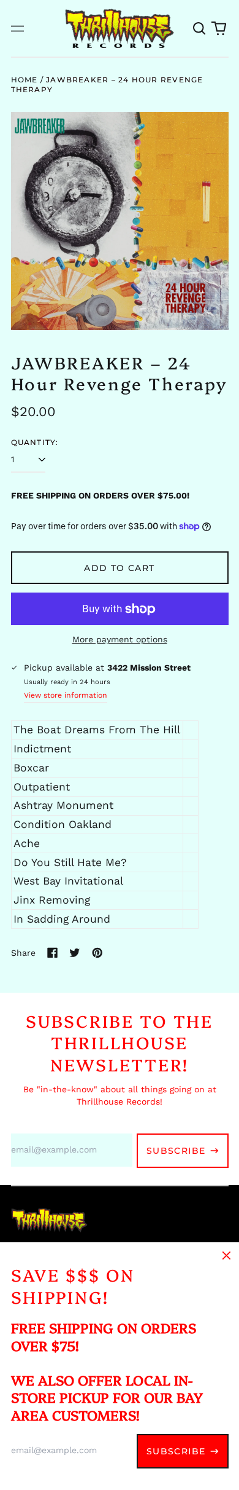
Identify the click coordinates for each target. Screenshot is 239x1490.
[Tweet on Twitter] (74, 952)
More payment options (119, 639)
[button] (200, 28)
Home (24, 79)
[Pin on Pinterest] (97, 952)
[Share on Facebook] (52, 952)
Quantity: (35, 442)
